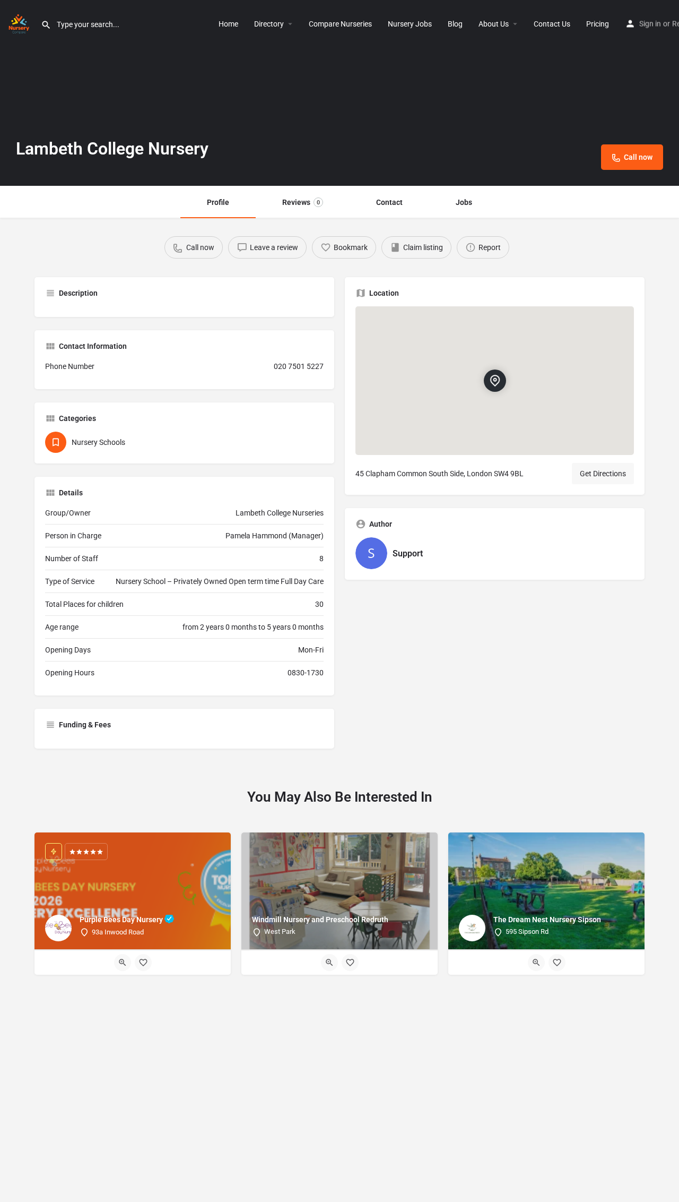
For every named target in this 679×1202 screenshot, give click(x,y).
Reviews (301, 202)
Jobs (464, 202)
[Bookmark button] (143, 962)
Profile (218, 202)
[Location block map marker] (495, 381)
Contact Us (552, 24)
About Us (493, 24)
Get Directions (603, 473)
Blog (455, 24)
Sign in (650, 24)
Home (228, 24)
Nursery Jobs (410, 24)
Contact (389, 202)
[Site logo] (20, 23)
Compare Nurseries (340, 24)
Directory (269, 24)
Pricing (597, 24)
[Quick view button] (122, 962)
